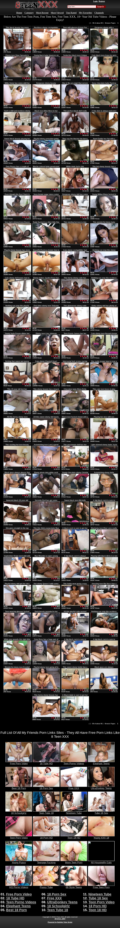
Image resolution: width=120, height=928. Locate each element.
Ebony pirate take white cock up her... (46, 473)
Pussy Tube (46, 887)
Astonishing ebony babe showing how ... (104, 473)
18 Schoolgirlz (18, 813)
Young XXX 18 (101, 837)
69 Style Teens (74, 887)
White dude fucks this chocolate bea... (75, 168)
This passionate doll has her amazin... (75, 446)
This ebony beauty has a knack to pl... (46, 390)
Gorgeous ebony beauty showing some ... (46, 84)
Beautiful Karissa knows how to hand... (46, 251)
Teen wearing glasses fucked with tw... (17, 613)
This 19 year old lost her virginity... (17, 390)
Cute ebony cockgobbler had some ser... (75, 251)
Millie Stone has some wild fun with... (17, 84)
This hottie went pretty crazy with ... (75, 585)
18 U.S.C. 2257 (60, 919)
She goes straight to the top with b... (17, 529)
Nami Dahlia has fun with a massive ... (104, 140)
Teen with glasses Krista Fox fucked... (75, 28)
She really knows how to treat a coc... (104, 362)
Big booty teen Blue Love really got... (104, 529)
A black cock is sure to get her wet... (75, 529)
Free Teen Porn (101, 887)
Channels (99, 12)
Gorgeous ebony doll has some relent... (75, 195)
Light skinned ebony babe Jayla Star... (104, 446)
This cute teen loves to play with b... (104, 390)
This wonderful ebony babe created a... (104, 223)
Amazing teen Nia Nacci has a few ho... (104, 585)
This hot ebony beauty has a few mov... (104, 168)
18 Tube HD (46, 763)
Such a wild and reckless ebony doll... (17, 112)
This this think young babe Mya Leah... (46, 529)
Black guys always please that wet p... (17, 473)
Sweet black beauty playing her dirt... (17, 140)
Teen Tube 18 (46, 813)
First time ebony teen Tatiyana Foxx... (46, 307)
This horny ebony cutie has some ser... (75, 279)
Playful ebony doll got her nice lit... (17, 585)
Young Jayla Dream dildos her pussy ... (17, 334)
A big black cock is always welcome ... (75, 557)
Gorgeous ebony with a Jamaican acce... (104, 28)
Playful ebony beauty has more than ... (17, 251)
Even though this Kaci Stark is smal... (17, 195)
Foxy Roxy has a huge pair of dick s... (46, 640)
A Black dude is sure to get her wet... (75, 696)
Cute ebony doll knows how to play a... (17, 279)
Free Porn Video (19, 763)
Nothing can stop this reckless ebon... (104, 279)
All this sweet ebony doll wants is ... (46, 418)
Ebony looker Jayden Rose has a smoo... (46, 279)
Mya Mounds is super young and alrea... (46, 557)
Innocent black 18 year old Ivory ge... (17, 501)
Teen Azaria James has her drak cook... (75, 334)
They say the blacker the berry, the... (75, 140)
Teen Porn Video (19, 837)
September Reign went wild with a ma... (17, 557)
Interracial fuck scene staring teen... (75, 362)
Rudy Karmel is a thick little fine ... (46, 223)
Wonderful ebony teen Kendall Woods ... (17, 668)
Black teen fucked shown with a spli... (75, 418)
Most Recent (42, 12)
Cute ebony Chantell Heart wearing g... (46, 362)
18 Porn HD (46, 837)
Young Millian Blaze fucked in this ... (104, 195)
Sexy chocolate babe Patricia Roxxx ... (104, 84)
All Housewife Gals (101, 862)
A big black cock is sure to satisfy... (104, 501)
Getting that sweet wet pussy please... (17, 362)
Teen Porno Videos (74, 763)
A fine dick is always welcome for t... (104, 112)
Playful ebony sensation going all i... (46, 140)
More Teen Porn (73, 862)
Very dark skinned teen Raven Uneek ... (17, 223)
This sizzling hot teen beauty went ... (17, 446)
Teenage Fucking (46, 862)
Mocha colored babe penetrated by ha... (46, 168)
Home (19, 12)
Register (102, 1)
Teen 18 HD (73, 837)
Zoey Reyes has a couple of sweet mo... (17, 168)
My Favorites (85, 12)
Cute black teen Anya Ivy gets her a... (104, 56)
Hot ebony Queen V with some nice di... (46, 585)
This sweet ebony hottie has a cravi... (75, 668)
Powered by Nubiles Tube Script (60, 922)
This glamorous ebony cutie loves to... (75, 307)
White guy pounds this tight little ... (17, 640)
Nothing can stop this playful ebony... (17, 307)
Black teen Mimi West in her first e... (46, 112)
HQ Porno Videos (18, 887)
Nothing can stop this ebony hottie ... (104, 251)
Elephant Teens (101, 763)
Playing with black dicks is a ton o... (104, 557)
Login (95, 1)
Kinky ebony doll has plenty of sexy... (104, 307)
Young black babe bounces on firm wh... (46, 56)
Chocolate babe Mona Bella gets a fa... (75, 390)
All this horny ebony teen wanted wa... (17, 418)
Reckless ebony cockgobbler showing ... (46, 28)
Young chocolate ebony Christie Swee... (75, 473)
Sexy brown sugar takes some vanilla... (46, 195)
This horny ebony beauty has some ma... (46, 696)
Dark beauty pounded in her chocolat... (46, 613)
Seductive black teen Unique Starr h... (75, 56)
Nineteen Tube (74, 813)
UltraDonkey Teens (101, 788)
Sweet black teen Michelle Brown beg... (75, 501)
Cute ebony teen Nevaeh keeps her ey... (104, 334)
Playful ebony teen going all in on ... (46, 668)
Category (29, 12)
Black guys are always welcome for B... (104, 668)
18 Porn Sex (46, 788)
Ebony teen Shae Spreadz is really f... (17, 56)
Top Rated (71, 12)
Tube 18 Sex (101, 813)
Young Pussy (19, 862)
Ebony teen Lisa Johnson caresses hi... (46, 334)
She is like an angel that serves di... (75, 84)
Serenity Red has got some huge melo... (46, 501)
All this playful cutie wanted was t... (75, 613)
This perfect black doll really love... (75, 112)
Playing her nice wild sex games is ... (104, 418)
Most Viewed (57, 12)
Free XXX (73, 788)
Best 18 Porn (19, 788)
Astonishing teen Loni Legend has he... (46, 446)
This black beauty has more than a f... (17, 28)
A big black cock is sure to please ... (75, 640)
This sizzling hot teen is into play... (75, 223)
